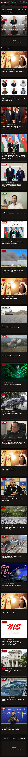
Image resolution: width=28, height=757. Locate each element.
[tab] (8, 34)
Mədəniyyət (9, 12)
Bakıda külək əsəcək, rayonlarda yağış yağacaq (12, 414)
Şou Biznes (16, 12)
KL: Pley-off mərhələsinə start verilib (11, 384)
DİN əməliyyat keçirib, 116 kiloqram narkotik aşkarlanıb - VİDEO (13, 24)
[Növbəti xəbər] (25, 25)
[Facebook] (23, 2)
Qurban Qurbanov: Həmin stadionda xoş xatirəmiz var (12, 499)
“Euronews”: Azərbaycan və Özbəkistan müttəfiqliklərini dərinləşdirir (12, 242)
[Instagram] (20, 2)
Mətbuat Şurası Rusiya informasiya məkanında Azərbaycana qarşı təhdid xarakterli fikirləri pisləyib (11, 643)
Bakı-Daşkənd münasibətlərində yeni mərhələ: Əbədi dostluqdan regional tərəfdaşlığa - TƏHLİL (11, 185)
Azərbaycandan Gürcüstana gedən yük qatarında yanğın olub (12, 557)
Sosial (15, 9)
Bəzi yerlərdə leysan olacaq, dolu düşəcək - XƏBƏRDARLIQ (13, 528)
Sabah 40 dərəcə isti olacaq (9, 298)
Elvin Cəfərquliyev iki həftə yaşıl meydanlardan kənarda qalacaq (10, 728)
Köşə (24, 12)
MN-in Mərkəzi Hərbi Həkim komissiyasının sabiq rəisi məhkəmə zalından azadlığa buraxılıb (13, 444)
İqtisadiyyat (10, 9)
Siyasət (4, 9)
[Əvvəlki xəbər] (2, 25)
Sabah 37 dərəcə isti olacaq (9, 613)
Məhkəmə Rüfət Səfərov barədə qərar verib (13, 213)
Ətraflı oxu (5, 32)
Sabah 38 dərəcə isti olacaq (9, 470)
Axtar (25, 7)
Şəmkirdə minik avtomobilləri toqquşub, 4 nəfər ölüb (13, 699)
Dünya (4, 12)
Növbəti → (22, 738)
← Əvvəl (6, 738)
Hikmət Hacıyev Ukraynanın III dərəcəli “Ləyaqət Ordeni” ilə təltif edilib (12, 127)
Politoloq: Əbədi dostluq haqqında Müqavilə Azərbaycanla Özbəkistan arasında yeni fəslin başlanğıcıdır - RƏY (14, 157)
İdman (19, 9)
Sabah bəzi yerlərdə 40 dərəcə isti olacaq (13, 71)
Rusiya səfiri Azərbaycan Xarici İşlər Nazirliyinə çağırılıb (11, 671)
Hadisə (24, 9)
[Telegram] (26, 2)
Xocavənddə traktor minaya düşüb (11, 356)
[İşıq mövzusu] (9, 2)
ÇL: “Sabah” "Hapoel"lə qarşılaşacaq (11, 585)
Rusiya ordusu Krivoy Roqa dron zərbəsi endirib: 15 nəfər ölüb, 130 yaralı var (12, 271)
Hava (21, 12)
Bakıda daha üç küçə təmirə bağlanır (11, 327)
